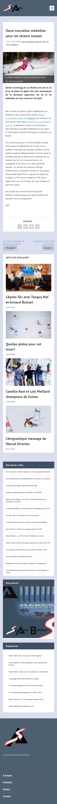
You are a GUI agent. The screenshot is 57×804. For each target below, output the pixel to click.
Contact (7, 796)
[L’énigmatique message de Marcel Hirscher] (28, 419)
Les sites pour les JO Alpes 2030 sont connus (22, 515)
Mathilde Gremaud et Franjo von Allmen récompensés (26, 563)
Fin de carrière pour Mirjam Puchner (19, 556)
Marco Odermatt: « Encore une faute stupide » (25, 656)
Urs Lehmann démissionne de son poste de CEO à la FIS (26, 550)
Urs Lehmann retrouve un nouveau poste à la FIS (24, 529)
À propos (7, 775)
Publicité (7, 782)
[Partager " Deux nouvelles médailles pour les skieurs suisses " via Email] (31, 226)
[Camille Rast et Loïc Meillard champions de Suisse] (28, 372)
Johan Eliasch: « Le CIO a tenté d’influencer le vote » (25, 536)
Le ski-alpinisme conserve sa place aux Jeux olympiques (26, 522)
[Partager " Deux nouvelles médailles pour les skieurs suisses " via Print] (37, 226)
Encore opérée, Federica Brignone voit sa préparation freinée (28, 472)
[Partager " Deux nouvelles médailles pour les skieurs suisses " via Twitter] (25, 226)
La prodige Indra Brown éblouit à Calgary (24, 679)
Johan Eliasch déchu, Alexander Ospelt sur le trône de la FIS (28, 543)
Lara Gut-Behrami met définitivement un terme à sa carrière (28, 479)
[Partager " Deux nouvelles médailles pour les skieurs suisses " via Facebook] (20, 226)
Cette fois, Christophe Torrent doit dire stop (21, 485)
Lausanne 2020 (40, 41)
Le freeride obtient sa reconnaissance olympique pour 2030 (28, 508)
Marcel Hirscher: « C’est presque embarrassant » (26, 699)
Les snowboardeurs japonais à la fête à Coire (25, 692)
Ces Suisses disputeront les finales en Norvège (26, 685)
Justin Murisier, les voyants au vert (21, 706)
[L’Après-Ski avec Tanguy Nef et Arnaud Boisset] (28, 277)
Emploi (6, 789)
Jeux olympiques (27, 41)
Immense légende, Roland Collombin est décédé (23, 492)
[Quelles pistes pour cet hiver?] (28, 325)
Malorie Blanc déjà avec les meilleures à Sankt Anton (28, 672)
